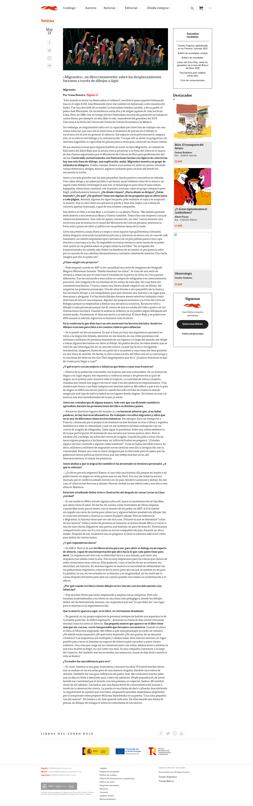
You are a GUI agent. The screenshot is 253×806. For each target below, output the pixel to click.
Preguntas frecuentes (109, 785)
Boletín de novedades (192, 57)
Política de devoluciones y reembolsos (117, 778)
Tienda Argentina (168, 777)
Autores (91, 8)
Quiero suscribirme (192, 324)
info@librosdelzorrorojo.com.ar (63, 775)
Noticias (109, 8)
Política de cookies (108, 775)
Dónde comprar (158, 8)
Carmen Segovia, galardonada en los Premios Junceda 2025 (193, 47)
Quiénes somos (107, 796)
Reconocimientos (108, 799)
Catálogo (69, 8)
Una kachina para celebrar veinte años (193, 74)
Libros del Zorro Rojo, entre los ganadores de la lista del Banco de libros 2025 (192, 65)
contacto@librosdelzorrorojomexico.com (65, 772)
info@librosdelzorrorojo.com (60, 768)
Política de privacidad (192, 334)
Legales (103, 768)
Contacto (104, 792)
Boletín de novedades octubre (193, 53)
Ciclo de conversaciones (192, 80)
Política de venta (107, 782)
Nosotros (104, 789)
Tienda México (166, 781)
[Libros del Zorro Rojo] (49, 8)
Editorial (131, 8)
